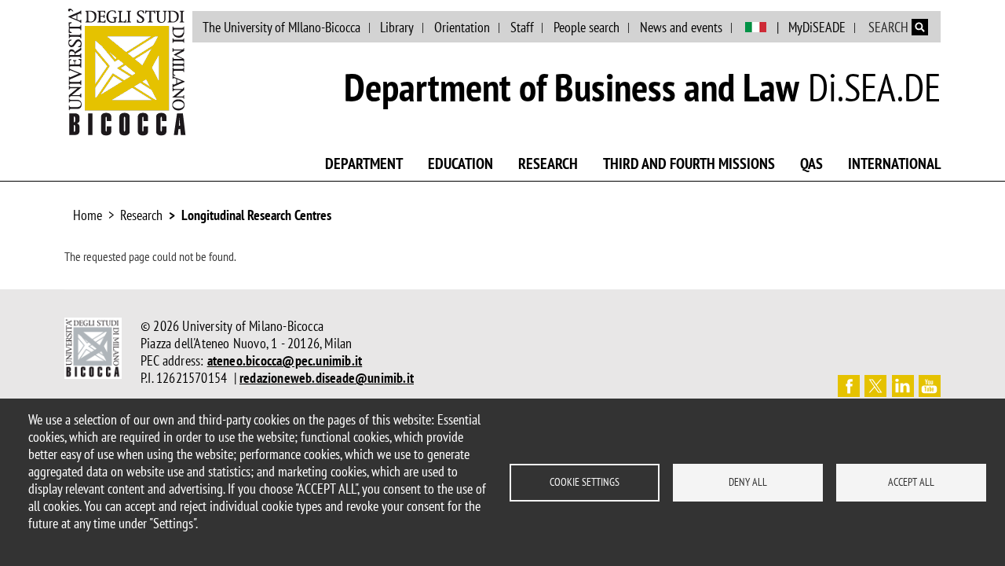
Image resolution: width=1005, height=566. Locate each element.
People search (586, 27)
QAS (811, 163)
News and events (681, 27)
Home (87, 215)
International (894, 163)
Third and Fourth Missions (689, 163)
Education (460, 163)
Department (364, 163)
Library (397, 27)
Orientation (462, 27)
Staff (522, 27)
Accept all (911, 482)
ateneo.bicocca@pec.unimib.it (285, 360)
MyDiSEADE (817, 27)
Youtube (930, 386)
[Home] (127, 71)
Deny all (748, 482)
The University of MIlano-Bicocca (281, 27)
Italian (755, 27)
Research (548, 163)
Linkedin (903, 386)
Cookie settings (584, 482)
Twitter (875, 386)
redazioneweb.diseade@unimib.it (326, 378)
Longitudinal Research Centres (256, 215)
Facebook (849, 386)
